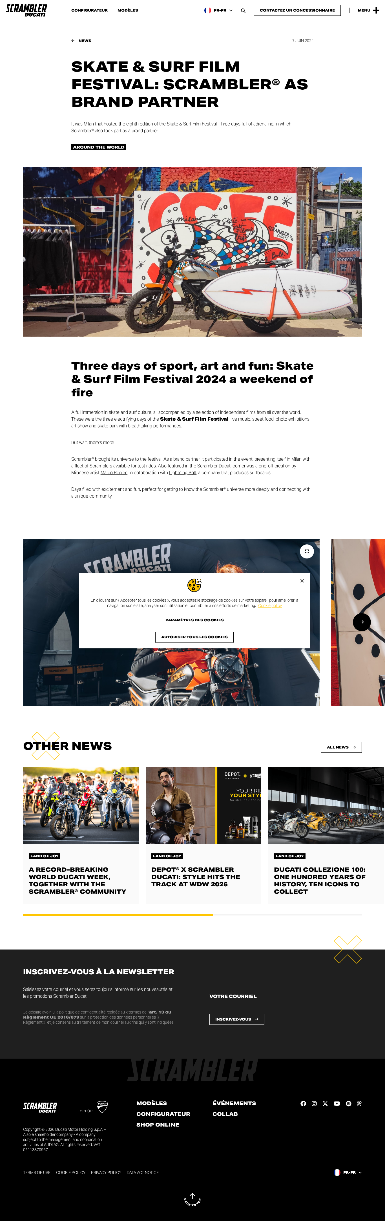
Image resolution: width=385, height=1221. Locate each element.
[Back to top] (192, 1199)
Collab (225, 1114)
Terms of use (36, 1172)
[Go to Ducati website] (102, 1107)
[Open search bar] (243, 10)
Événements (234, 1103)
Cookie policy (270, 605)
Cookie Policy (70, 1172)
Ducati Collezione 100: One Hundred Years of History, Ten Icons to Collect (320, 881)
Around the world (99, 147)
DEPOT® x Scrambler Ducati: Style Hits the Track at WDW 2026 (195, 877)
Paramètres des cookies (194, 620)
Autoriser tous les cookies (194, 637)
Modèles (128, 10)
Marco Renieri (114, 473)
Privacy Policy (106, 1172)
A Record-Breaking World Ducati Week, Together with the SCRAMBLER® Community (77, 881)
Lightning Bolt (182, 473)
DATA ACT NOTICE (143, 1172)
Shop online (157, 1124)
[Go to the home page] (26, 10)
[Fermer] (302, 581)
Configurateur (89, 10)
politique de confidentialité (82, 1012)
